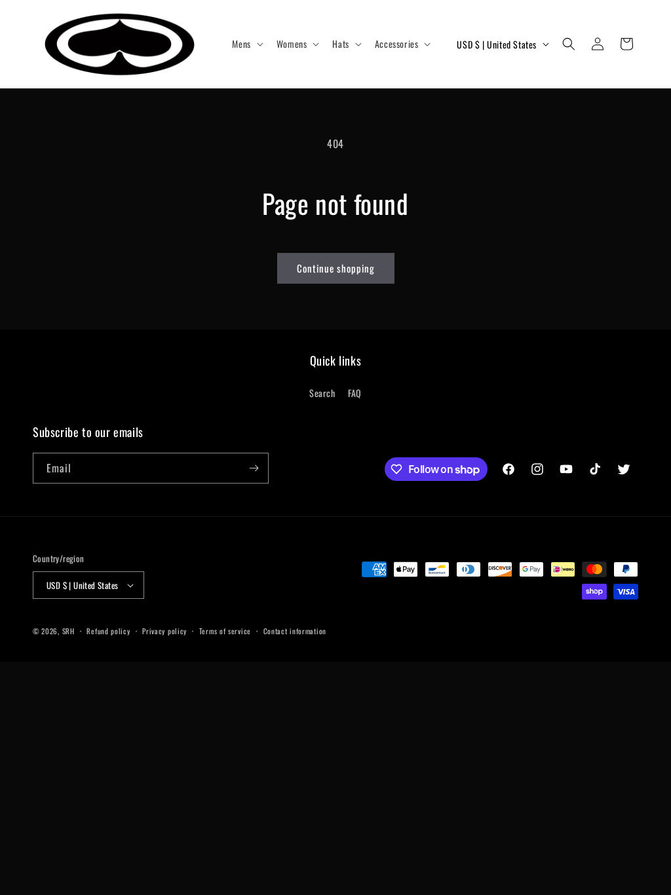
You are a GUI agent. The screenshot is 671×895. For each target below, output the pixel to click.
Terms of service (225, 631)
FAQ (355, 393)
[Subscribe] (253, 468)
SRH (68, 631)
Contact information (294, 631)
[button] (246, 44)
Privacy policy (164, 631)
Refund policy (108, 631)
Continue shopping (336, 268)
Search (322, 393)
